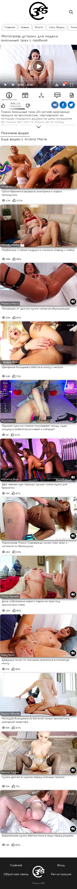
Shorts (39, 27)
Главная (9, 27)
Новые (25, 27)
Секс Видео (57, 27)
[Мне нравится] (2, 105)
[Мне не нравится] (27, 105)
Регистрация (61, 874)
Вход (61, 865)
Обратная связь (16, 874)
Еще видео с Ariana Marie (24, 139)
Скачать (56, 85)
